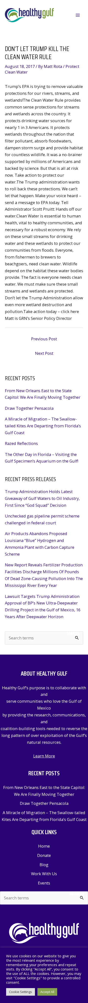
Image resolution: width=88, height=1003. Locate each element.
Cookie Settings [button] (20, 992)
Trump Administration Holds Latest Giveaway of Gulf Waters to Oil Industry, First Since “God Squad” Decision (42, 498)
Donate (44, 855)
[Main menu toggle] (77, 15)
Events (44, 883)
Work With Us (44, 873)
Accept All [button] (47, 992)
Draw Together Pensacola (29, 408)
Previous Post (44, 339)
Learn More (44, 756)
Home (44, 846)
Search (73, 633)
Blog (44, 864)
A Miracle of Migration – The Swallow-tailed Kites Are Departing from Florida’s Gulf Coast (43, 425)
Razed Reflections (21, 443)
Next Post (44, 353)
